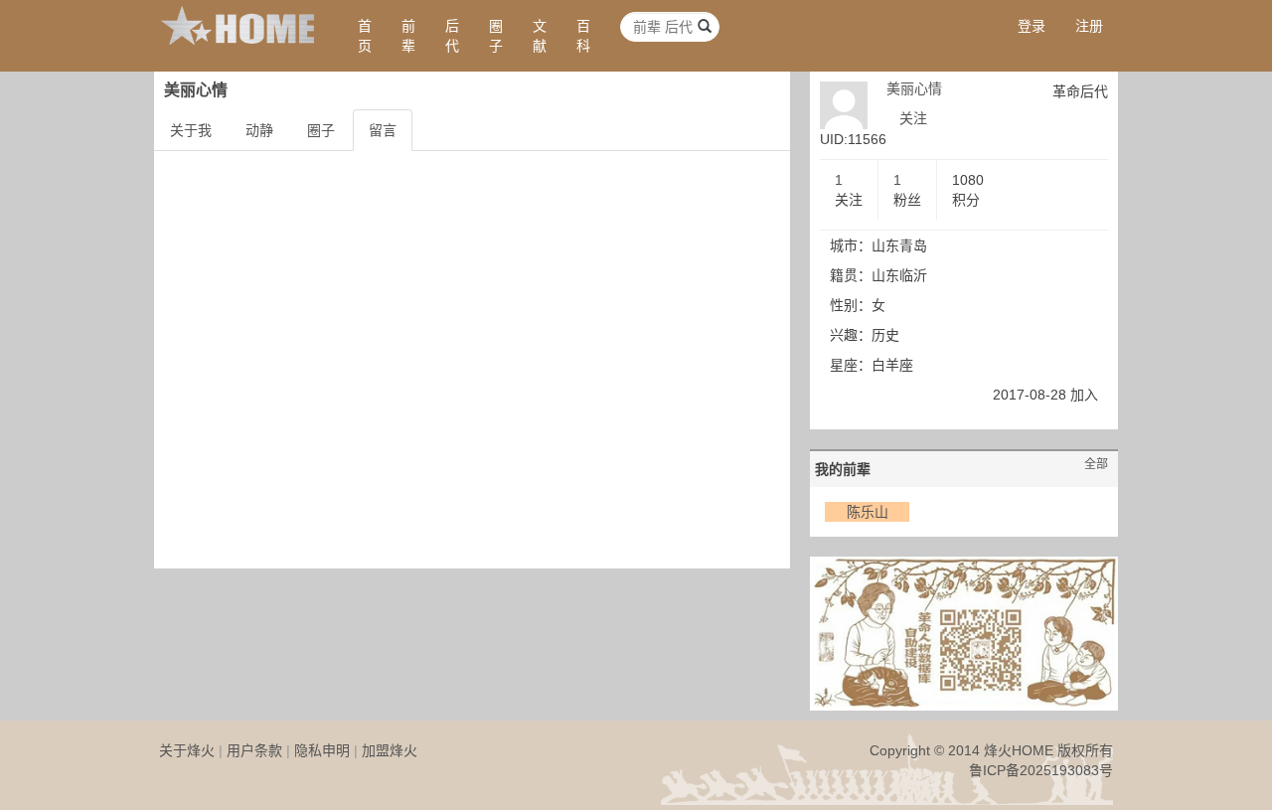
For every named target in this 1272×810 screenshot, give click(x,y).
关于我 (191, 130)
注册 (1089, 26)
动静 (259, 130)
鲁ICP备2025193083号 (1041, 770)
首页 (365, 36)
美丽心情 (914, 88)
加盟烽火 (389, 750)
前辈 (408, 36)
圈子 (496, 36)
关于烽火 (187, 750)
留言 (383, 130)
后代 (452, 36)
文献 (540, 36)
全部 (1096, 464)
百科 (583, 36)
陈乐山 (867, 512)
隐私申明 (322, 750)
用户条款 (254, 750)
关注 (913, 118)
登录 (1031, 26)
